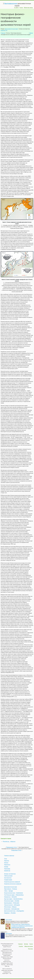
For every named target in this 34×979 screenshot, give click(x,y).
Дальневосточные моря (11, 29)
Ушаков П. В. (4, 30)
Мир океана (8, 933)
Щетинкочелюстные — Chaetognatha (14, 911)
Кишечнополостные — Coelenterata (13, 893)
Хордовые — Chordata (10, 913)
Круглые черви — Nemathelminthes (13, 899)
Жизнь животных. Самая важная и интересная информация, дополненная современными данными (22, 926)
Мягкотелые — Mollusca (10, 907)
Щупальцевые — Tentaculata (11, 903)
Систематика (7, 877)
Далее (31, 33)
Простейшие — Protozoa (10, 889)
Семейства (7, 870)
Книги (21, 7)
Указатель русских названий (12, 881)
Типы (5, 858)
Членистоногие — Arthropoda (12, 905)
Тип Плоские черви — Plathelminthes (14, 895)
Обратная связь (28, 7)
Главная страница (9, 855)
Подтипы (6, 860)
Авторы (26, 944)
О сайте (16, 7)
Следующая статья (16, 850)
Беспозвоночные (10, 3)
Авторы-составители (10, 873)
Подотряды (7, 868)
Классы (6, 862)
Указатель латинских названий (12, 884)
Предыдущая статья (11, 847)
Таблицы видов (8, 875)
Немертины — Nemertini (10, 897)
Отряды (6, 866)
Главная (3, 33)
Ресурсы (30, 948)
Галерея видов (8, 879)
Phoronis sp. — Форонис (9, 841)
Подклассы (7, 864)
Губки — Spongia (8, 891)
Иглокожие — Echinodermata (11, 909)
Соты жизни (8, 919)
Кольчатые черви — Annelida (11, 901)
